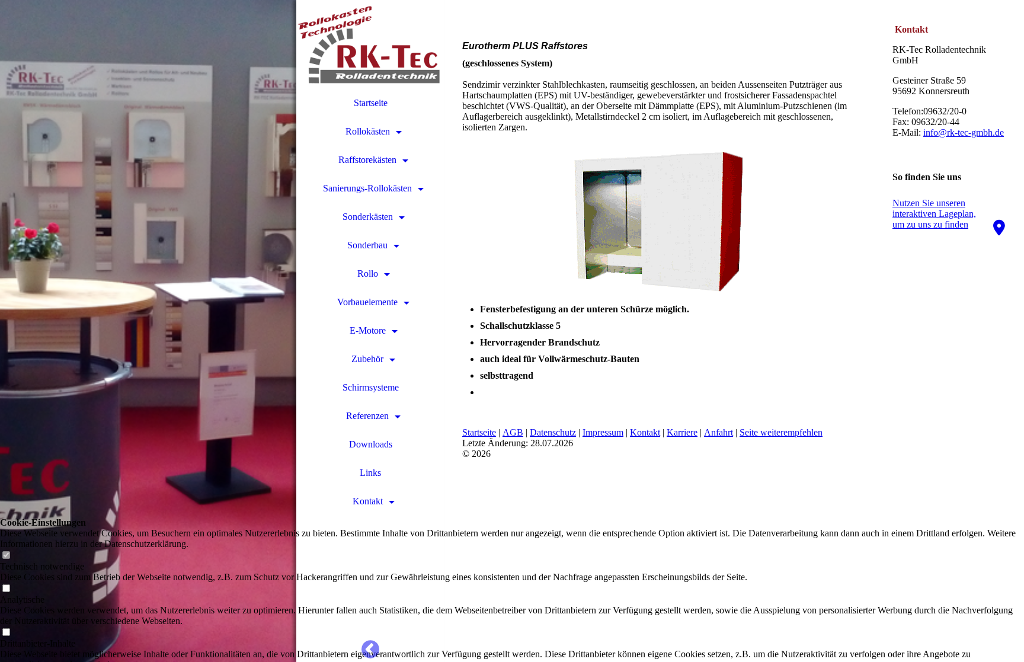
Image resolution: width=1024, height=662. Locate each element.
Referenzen (367, 416)
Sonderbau (367, 245)
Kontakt (368, 501)
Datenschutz (553, 432)
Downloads (370, 444)
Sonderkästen (368, 217)
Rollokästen (367, 131)
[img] (148, 331)
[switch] (6, 556)
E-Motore (368, 330)
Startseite (371, 103)
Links (370, 473)
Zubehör (367, 359)
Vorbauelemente (367, 302)
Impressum (603, 432)
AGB (513, 432)
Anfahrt (718, 432)
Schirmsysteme (371, 387)
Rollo (367, 273)
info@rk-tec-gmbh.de (963, 132)
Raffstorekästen (367, 160)
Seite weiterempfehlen (781, 432)
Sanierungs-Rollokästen (367, 188)
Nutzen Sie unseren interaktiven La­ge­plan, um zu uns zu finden (934, 213)
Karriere (682, 432)
